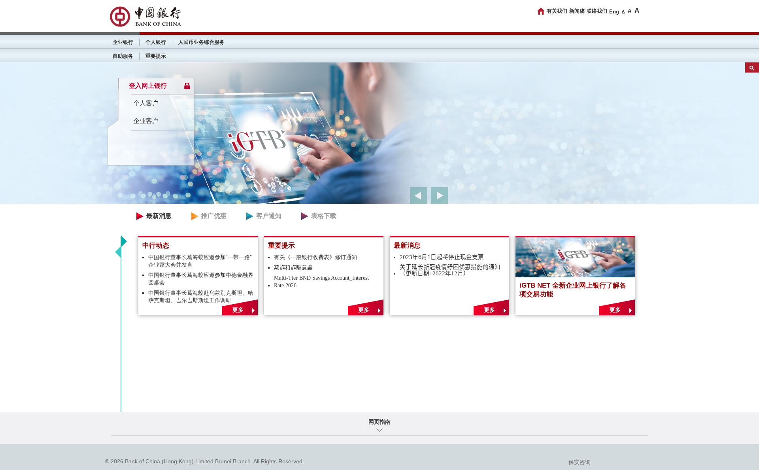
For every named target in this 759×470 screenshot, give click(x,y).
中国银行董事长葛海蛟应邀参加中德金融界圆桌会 (200, 279)
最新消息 (159, 215)
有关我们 (557, 11)
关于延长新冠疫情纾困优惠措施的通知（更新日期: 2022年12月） (450, 270)
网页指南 (379, 422)
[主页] (541, 11)
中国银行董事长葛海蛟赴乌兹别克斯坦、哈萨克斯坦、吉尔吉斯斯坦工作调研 (200, 296)
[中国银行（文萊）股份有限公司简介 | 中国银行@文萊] (145, 16)
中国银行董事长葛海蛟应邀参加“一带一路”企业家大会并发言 (200, 261)
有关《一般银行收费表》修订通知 (315, 257)
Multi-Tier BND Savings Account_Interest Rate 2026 (321, 281)
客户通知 (268, 215)
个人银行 (155, 42)
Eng (614, 12)
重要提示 (155, 56)
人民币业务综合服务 (201, 42)
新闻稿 (577, 11)
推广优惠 (214, 215)
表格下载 (323, 215)
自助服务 (123, 56)
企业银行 (123, 42)
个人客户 (146, 103)
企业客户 (146, 120)
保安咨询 (579, 462)
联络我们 (597, 11)
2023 (442, 257)
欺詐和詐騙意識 (293, 268)
